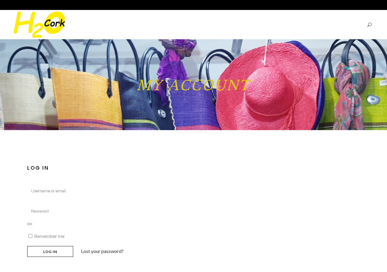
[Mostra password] (29, 224)
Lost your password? (102, 251)
